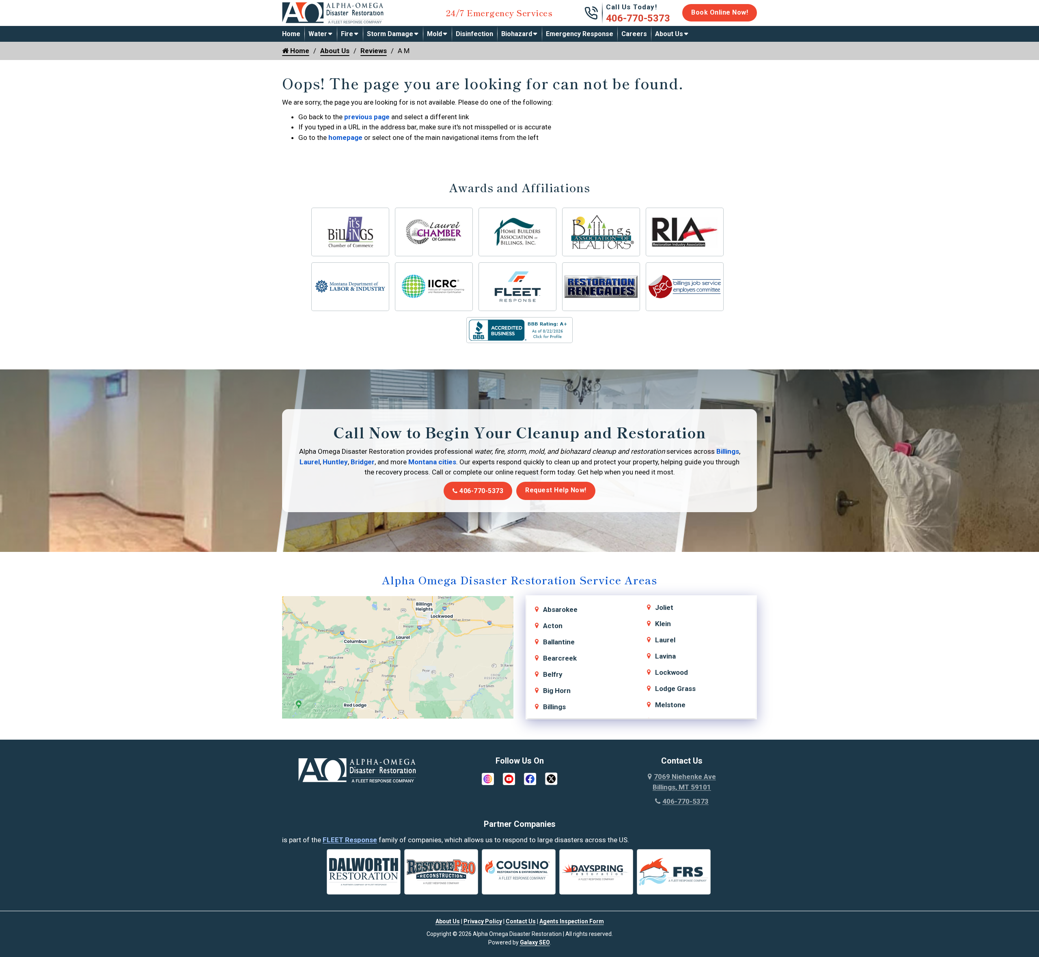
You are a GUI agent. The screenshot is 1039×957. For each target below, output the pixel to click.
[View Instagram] (488, 778)
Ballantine (559, 642)
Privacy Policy (482, 921)
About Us (669, 34)
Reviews (373, 51)
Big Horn (557, 691)
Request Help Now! (555, 490)
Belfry (553, 674)
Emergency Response (579, 34)
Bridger (363, 462)
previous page (367, 117)
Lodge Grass (675, 688)
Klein (663, 624)
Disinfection (474, 34)
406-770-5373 (638, 18)
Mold (434, 34)
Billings (727, 451)
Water (317, 34)
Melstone (670, 705)
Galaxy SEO (535, 942)
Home (291, 34)
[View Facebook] (530, 778)
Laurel (310, 462)
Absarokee (560, 609)
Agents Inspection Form (571, 921)
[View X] (551, 778)
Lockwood (671, 672)
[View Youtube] (509, 778)
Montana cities (432, 462)
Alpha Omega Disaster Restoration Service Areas (519, 579)
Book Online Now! (719, 12)
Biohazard (516, 34)
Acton (553, 626)
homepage (345, 137)
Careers (634, 34)
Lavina (665, 656)
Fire (347, 34)
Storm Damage (390, 34)
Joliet (664, 607)
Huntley (335, 462)
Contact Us (521, 921)
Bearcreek (560, 658)
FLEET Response (350, 840)
